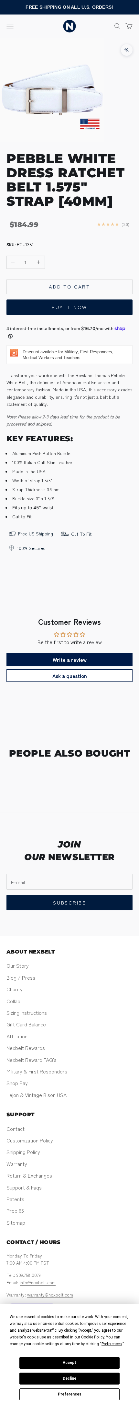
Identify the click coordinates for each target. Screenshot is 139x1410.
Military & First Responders (36, 1071)
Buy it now (69, 307)
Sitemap (15, 1222)
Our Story (17, 965)
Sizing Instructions (26, 1012)
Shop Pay (17, 1083)
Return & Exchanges (29, 1175)
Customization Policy (29, 1140)
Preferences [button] (112, 1344)
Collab (13, 1001)
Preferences (69, 1394)
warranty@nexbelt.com (50, 1294)
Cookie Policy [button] (92, 1337)
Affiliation (16, 1036)
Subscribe (69, 902)
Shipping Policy (23, 1152)
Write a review (70, 659)
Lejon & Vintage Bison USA (36, 1095)
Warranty (16, 1164)
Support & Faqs (24, 1187)
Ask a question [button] (69, 676)
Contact (15, 1128)
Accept (69, 1362)
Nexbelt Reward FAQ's (31, 1059)
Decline (69, 1378)
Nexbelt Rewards (25, 1048)
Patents (15, 1199)
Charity (14, 989)
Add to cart (69, 286)
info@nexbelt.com (38, 1282)
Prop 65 (15, 1210)
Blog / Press (20, 977)
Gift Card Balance (26, 1024)
